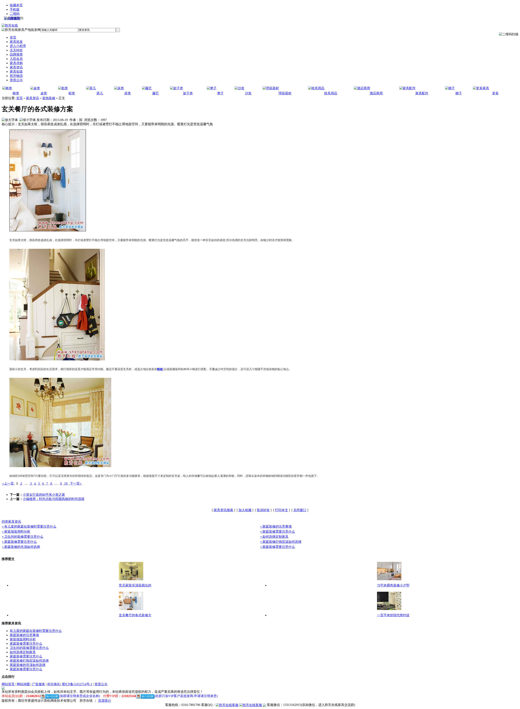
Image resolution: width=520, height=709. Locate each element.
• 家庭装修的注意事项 (276, 526)
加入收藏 (244, 510)
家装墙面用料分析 (23, 639)
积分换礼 (53, 684)
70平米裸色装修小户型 (393, 585)
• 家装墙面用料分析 (16, 531)
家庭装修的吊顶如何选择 (28, 665)
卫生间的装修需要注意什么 (29, 648)
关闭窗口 (299, 510)
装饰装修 (48, 98)
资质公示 (100, 684)
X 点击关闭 (12, 18)
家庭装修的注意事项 (24, 635)
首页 (19, 98)
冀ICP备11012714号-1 (77, 684)
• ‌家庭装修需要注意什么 (277, 546)
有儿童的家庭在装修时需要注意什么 (36, 630)
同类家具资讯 (11, 521)
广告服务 (38, 684)
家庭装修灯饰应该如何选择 (29, 660)
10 (65, 483)
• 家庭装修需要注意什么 (277, 531)
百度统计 (104, 700)
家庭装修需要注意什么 (26, 643)
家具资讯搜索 (223, 510)
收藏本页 (16, 5)
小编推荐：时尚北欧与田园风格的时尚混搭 (53, 499)
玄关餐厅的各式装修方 (135, 615)
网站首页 (8, 684)
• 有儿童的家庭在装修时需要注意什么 (29, 526)
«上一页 (8, 483)
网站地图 (23, 684)
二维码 (15, 13)
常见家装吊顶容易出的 (135, 585)
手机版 (15, 9)
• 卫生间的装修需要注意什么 (22, 536)
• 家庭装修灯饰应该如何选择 (280, 541)
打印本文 (281, 510)
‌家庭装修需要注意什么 (26, 669)
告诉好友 (263, 510)
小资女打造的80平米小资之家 (44, 494)
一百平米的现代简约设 (393, 615)
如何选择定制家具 (23, 652)
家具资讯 (32, 98)
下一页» (75, 483)
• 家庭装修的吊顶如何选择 (21, 546)
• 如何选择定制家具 (274, 536)
